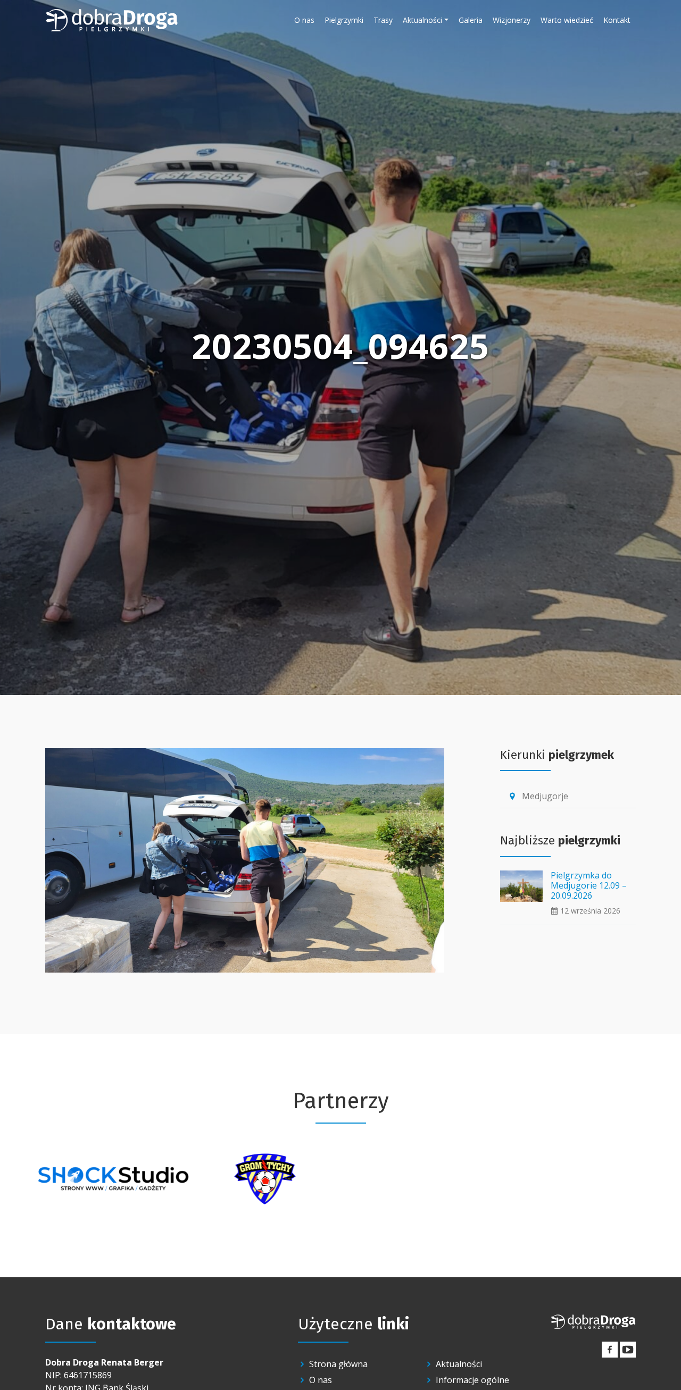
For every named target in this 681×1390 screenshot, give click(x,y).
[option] (113, 1179)
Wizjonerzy (511, 20)
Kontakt (616, 20)
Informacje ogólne (472, 1380)
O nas (304, 20)
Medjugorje (538, 796)
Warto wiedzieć (567, 20)
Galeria (471, 20)
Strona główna (338, 1364)
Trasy (383, 20)
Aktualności (459, 1364)
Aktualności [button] (422, 20)
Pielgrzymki (344, 20)
